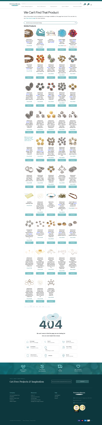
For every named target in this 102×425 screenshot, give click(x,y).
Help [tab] (56, 392)
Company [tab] (12, 392)
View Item (29, 49)
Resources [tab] (34, 392)
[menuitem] (27, 6)
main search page (31, 18)
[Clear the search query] (75, 22)
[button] (84, 5)
